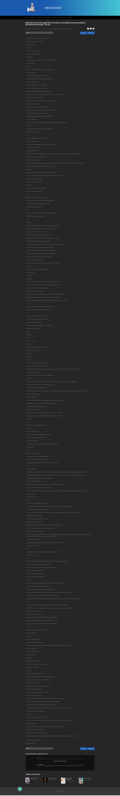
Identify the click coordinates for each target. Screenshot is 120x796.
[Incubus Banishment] (27, 780)
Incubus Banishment (34, 778)
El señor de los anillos (52, 778)
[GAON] (32, 7)
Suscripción (47, 17)
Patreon (54, 17)
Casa (26, 28)
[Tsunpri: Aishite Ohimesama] (63, 780)
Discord (39, 17)
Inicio (26, 17)
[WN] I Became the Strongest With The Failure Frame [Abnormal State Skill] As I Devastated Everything (48, 28)
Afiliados (70, 17)
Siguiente (90, 33)
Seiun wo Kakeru (87, 778)
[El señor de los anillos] (45, 780)
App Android (62, 17)
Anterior (84, 33)
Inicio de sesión (41, 757)
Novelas (33, 17)
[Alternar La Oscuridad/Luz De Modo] (93, 29)
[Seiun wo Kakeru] (81, 780)
